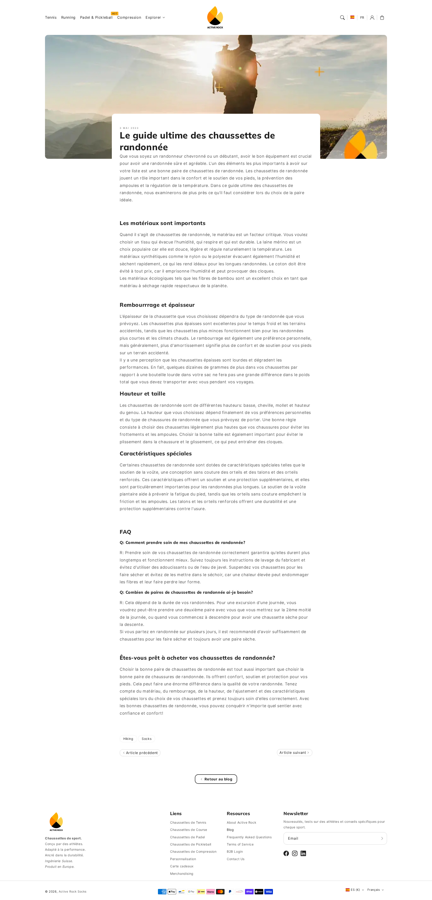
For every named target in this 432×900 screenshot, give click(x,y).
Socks (146, 739)
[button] (342, 18)
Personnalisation (183, 859)
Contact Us (236, 859)
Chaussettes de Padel (187, 837)
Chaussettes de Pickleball (190, 844)
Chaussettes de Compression (193, 851)
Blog (230, 830)
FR (362, 17)
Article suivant (293, 752)
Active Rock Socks (73, 891)
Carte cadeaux (182, 866)
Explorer (153, 17)
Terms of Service (240, 844)
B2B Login (235, 851)
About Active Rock (241, 822)
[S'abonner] (382, 838)
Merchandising (182, 873)
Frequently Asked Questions (249, 837)
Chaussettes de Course (188, 830)
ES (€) (355, 889)
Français (373, 889)
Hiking (128, 739)
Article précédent (141, 752)
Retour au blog (218, 779)
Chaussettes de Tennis (188, 822)
